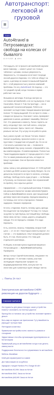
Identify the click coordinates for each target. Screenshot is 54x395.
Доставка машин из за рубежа (15, 362)
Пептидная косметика (11, 326)
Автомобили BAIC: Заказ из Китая (16, 373)
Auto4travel (26, 87)
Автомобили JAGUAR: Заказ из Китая (17, 377)
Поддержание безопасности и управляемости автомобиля (27, 350)
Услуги (7, 35)
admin (19, 58)
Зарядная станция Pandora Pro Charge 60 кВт (21, 366)
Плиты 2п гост (11, 278)
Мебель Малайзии (9, 354)
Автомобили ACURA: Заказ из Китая (17, 369)
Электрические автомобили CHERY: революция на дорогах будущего (22, 291)
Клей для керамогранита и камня (16, 358)
